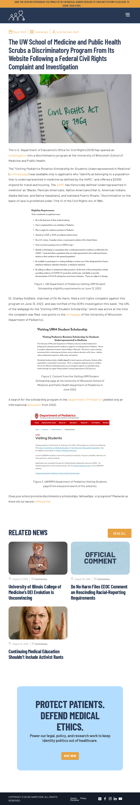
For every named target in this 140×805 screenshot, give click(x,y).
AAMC (60, 185)
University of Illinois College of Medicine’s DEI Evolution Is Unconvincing (35, 592)
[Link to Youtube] (120, 798)
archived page (19, 174)
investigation (18, 155)
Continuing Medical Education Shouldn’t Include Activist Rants (36, 654)
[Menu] (127, 14)
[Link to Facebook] (105, 798)
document (34, 405)
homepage (73, 314)
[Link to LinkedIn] (115, 798)
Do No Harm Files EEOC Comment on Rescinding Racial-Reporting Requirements (99, 592)
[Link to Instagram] (110, 798)
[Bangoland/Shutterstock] (70, 108)
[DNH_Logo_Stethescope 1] (17, 15)
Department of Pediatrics (85, 399)
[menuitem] (70, 4)
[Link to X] (99, 798)
